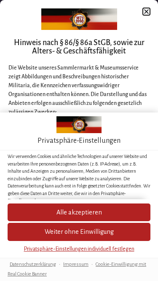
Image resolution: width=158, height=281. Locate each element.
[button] (79, 232)
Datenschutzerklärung (33, 264)
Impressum (75, 264)
